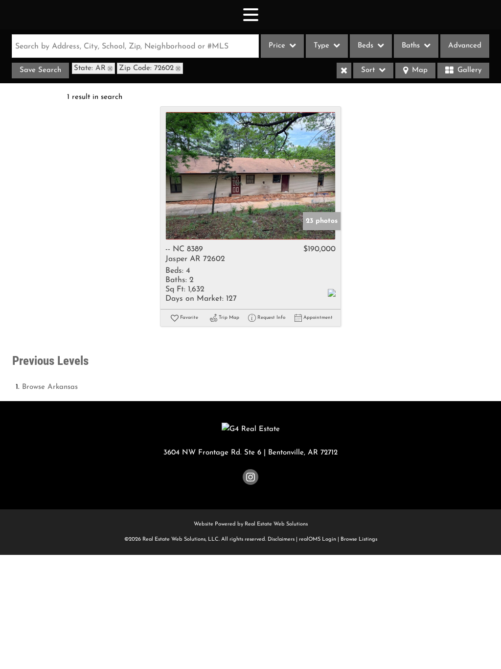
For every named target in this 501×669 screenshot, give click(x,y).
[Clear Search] (344, 70)
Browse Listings (359, 539)
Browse (50, 387)
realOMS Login (317, 539)
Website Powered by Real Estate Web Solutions (251, 524)
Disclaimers (281, 539)
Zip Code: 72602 (146, 68)
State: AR (90, 68)
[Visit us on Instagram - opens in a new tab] (250, 479)
